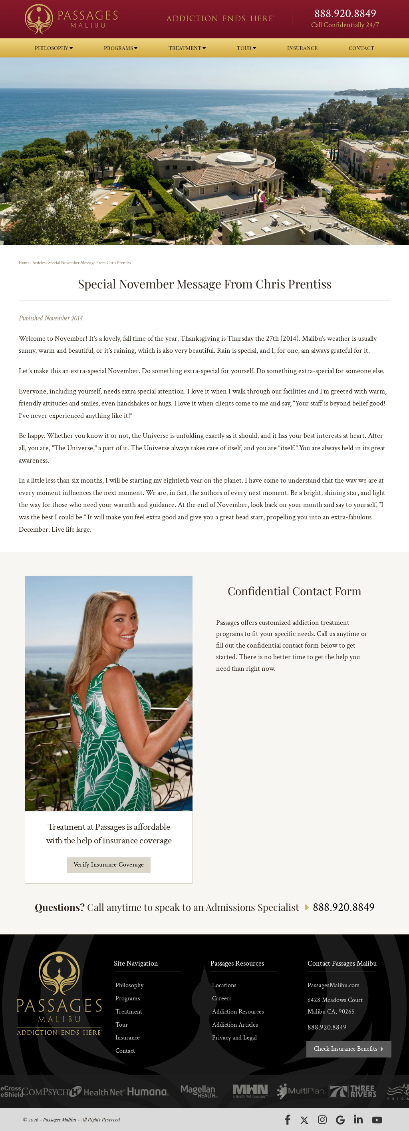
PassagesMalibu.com (334, 985)
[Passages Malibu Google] (340, 1120)
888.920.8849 (345, 14)
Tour (121, 1025)
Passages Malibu (59, 1119)
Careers (222, 998)
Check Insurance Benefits (346, 1049)
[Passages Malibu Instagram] (322, 1120)
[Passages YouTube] (377, 1120)
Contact (125, 1051)
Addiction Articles (235, 1025)
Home (24, 263)
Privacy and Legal (234, 1038)
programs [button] (119, 48)
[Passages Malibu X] (304, 1120)
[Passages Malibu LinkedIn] (358, 1120)
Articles (39, 263)
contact (361, 48)
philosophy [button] (52, 48)
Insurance (127, 1038)
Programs (127, 998)
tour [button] (245, 48)
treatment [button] (186, 48)
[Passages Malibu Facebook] (287, 1120)
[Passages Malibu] (79, 19)
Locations (224, 985)
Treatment (128, 1012)
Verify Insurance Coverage (108, 865)
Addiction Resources (238, 1012)
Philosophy (129, 985)
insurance (302, 48)
